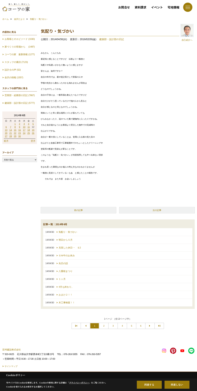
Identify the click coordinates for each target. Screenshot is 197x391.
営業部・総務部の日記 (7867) (20, 95)
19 (33, 130)
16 (19, 130)
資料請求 (140, 7)
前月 (6, 141)
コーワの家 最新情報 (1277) (20, 54)
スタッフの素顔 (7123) (16, 62)
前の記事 (78, 210)
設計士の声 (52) (13, 69)
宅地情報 (173, 7)
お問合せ (124, 7)
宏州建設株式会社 (11, 349)
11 (29, 127)
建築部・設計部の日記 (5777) (20, 103)
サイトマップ (11, 366)
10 (24, 127)
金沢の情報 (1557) (14, 77)
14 (10, 130)
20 (6, 133)
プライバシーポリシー (79, 382)
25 (28, 133)
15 (15, 130)
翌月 (33, 141)
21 (10, 133)
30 (19, 136)
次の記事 (157, 210)
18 (28, 130)
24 (24, 133)
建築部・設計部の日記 (111, 39)
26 (33, 133)
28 (10, 136)
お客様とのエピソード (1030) (20, 39)
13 (6, 130)
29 (15, 136)
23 (19, 133)
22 (15, 133)
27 (6, 136)
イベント (157, 7)
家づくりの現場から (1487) (20, 46)
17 (24, 130)
